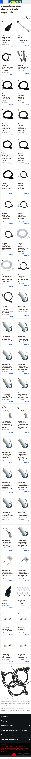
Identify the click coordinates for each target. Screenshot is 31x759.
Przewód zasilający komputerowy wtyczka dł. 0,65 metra (7, 187)
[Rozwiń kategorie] (1, 2)
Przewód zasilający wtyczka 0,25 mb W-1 (23, 67)
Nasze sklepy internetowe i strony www (14, 730)
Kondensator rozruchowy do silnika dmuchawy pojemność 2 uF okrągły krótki (7, 544)
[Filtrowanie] (24, 17)
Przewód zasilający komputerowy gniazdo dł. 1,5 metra (22, 217)
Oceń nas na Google (7, 735)
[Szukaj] (4, 2)
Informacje (4, 716)
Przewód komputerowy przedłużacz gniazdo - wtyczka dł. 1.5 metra (7, 309)
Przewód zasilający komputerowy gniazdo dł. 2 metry (6, 217)
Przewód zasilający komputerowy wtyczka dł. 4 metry (6, 97)
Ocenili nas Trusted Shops (9, 739)
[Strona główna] (15, 2)
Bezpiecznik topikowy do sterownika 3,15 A (23, 629)
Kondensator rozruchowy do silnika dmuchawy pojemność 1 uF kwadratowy (23, 574)
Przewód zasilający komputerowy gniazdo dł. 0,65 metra (7, 246)
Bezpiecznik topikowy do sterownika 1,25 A (23, 656)
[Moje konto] (29, 2)
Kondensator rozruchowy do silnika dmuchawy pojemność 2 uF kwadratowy (7, 574)
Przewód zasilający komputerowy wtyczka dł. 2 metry (6, 127)
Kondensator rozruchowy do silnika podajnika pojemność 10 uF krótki (7, 424)
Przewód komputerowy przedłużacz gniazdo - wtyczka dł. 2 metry (23, 278)
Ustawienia (26, 754)
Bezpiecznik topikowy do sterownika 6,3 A (7, 629)
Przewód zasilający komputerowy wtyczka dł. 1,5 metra (6, 157)
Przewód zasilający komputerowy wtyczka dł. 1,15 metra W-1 (22, 157)
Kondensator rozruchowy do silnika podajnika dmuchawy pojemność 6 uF (23, 456)
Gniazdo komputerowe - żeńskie (6, 602)
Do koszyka (6, 44)
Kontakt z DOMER (7, 725)
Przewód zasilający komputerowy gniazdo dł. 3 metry (22, 187)
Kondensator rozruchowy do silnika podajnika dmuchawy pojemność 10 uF (7, 486)
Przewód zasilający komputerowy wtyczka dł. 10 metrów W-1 (22, 127)
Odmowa (20, 754)
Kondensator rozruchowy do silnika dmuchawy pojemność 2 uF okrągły (23, 544)
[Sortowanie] (28, 17)
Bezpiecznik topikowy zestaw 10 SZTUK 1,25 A (23, 602)
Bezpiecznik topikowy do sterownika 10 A (7, 656)
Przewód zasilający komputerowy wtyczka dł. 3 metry (22, 97)
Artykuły (4, 721)
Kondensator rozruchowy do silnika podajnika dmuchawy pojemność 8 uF (7, 456)
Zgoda (13, 754)
